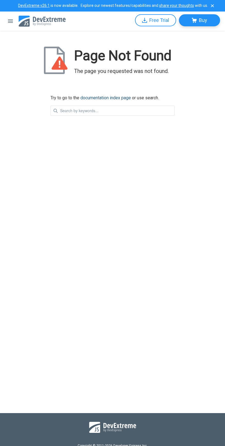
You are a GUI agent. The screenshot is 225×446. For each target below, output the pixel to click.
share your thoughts (176, 5)
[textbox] (112, 110)
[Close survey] (212, 5)
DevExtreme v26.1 (34, 5)
